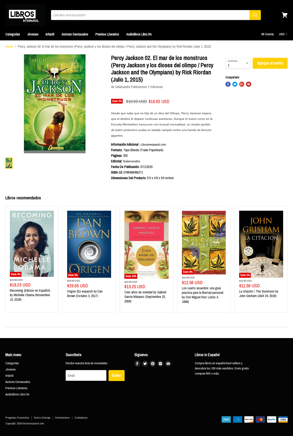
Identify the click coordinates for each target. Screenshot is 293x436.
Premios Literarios (107, 34)
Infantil (50, 34)
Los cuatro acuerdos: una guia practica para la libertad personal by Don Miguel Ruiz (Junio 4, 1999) (202, 295)
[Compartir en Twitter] (234, 84)
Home (9, 46)
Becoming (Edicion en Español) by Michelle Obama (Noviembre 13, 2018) (30, 295)
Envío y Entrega (42, 417)
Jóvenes (32, 34)
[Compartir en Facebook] (228, 84)
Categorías (12, 34)
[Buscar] (255, 15)
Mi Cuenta (267, 34)
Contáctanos (81, 417)
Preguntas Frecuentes (17, 417)
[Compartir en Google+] (241, 84)
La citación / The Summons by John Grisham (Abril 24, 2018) (258, 293)
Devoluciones (62, 417)
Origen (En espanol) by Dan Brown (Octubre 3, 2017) (85, 293)
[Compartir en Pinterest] (248, 84)
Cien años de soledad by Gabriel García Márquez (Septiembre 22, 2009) (145, 296)
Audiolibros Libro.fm (139, 34)
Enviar (116, 375)
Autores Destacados (75, 34)
